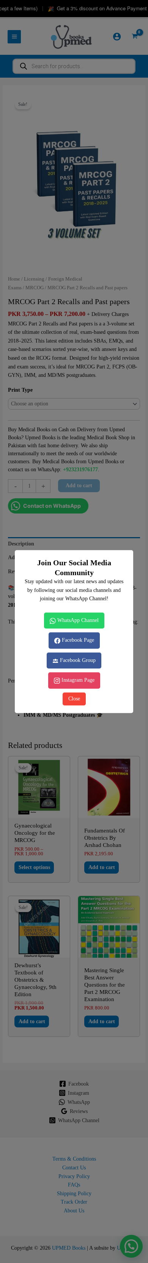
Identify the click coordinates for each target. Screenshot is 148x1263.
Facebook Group (77, 660)
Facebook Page (77, 640)
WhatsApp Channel (77, 620)
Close (74, 699)
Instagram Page (77, 680)
